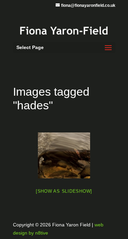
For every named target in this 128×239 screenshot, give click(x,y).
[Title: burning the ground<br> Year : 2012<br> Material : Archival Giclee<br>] (64, 155)
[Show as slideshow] (64, 191)
